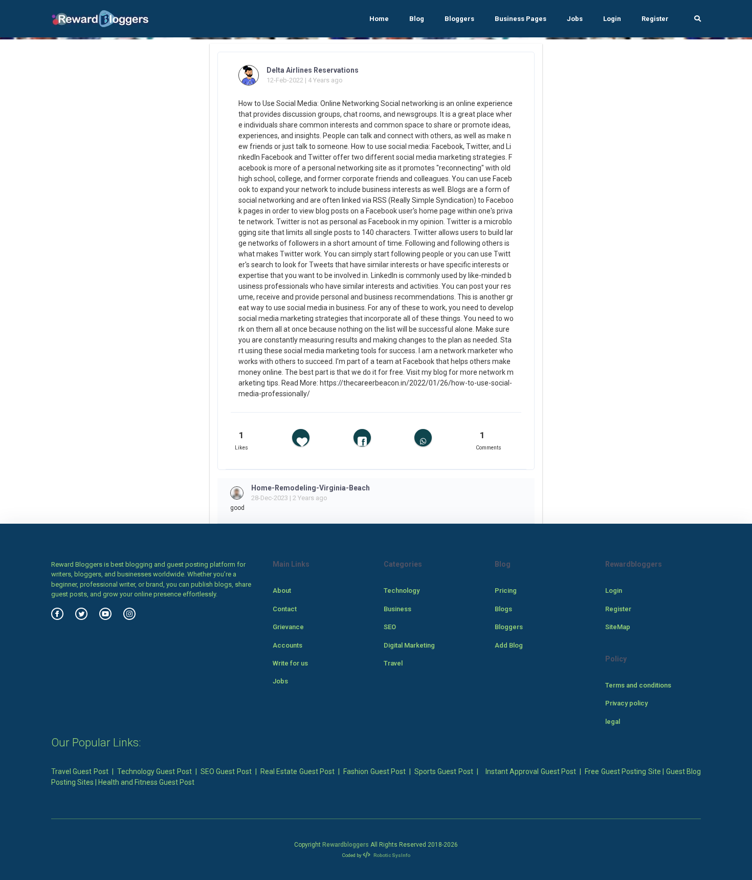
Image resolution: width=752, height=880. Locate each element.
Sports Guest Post (443, 771)
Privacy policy (626, 703)
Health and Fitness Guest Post (146, 782)
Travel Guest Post (79, 771)
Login (612, 19)
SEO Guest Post (226, 771)
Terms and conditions (638, 685)
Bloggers (459, 19)
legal (612, 721)
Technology (401, 590)
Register (655, 19)
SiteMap (617, 627)
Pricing (506, 590)
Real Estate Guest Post (297, 771)
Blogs (503, 609)
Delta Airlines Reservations (313, 70)
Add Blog (509, 645)
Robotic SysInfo (391, 855)
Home (379, 19)
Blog (416, 19)
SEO (390, 627)
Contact (285, 609)
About (282, 590)
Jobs (575, 19)
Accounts (287, 645)
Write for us (290, 663)
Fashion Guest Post (374, 771)
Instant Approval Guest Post (530, 771)
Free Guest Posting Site (622, 771)
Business (397, 609)
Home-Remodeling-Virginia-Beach (310, 488)
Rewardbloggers (345, 844)
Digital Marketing (409, 645)
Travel (393, 663)
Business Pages (520, 19)
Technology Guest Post (154, 771)
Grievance (288, 627)
